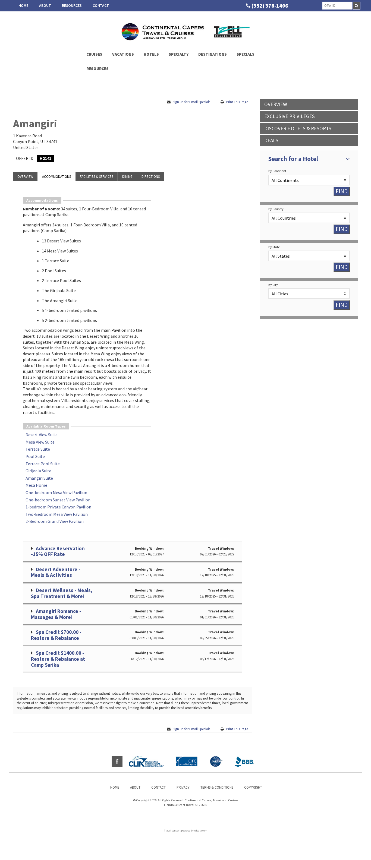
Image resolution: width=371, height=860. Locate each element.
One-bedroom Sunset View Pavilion (58, 499)
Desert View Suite (42, 434)
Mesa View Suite (40, 442)
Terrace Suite (38, 449)
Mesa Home (36, 485)
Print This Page (237, 102)
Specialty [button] (178, 54)
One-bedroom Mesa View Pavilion (56, 492)
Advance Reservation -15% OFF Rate (58, 551)
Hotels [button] (151, 54)
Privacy (183, 787)
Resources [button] (97, 68)
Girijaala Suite (38, 470)
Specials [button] (245, 54)
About (45, 5)
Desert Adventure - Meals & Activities (55, 572)
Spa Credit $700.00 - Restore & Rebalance (56, 635)
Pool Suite (35, 456)
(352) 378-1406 (269, 5)
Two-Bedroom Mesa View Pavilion (57, 514)
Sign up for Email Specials (191, 102)
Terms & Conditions (216, 787)
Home (23, 5)
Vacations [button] (123, 54)
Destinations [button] (212, 54)
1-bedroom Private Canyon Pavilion (58, 507)
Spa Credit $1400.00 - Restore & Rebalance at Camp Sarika (58, 659)
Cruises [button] (94, 54)
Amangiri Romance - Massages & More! (56, 614)
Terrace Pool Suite (43, 463)
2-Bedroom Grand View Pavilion (55, 521)
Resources (72, 5)
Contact (101, 5)
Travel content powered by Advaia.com (185, 830)
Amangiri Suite (39, 478)
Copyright (253, 787)
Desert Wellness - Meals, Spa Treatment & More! (61, 593)
